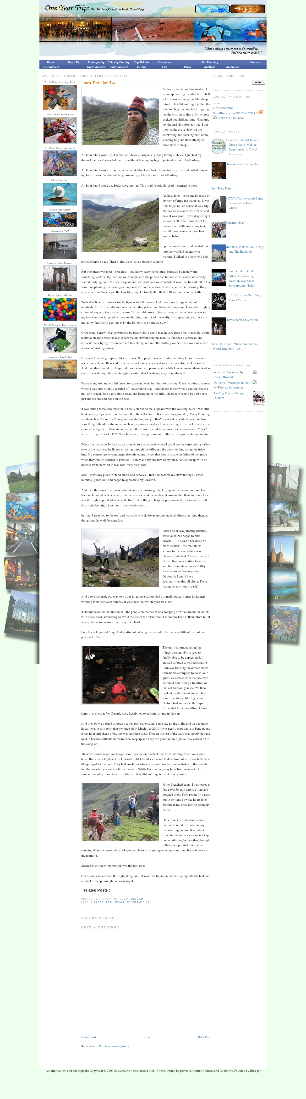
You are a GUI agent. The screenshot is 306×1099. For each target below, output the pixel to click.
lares (99, 902)
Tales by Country (119, 62)
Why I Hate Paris (220, 188)
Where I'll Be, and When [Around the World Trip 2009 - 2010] (233, 346)
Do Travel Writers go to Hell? (232, 382)
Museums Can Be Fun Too (242, 164)
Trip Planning (210, 62)
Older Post (203, 1037)
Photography (96, 62)
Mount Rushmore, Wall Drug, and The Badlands (244, 249)
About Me (73, 62)
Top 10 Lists (141, 62)
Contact (255, 62)
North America (96, 67)
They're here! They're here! (242, 319)
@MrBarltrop (225, 107)
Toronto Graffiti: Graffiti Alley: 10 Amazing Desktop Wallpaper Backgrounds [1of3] (241, 278)
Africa (187, 67)
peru (109, 902)
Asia (164, 67)
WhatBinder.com (224, 113)
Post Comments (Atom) (114, 1046)
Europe (141, 67)
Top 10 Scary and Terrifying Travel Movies (243, 297)
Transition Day (235, 222)
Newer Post (88, 1037)
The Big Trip (221, 393)
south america (137, 902)
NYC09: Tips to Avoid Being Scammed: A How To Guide (244, 203)
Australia (209, 67)
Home (51, 62)
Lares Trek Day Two (98, 82)
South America (119, 67)
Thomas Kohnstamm (231, 387)
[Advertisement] (153, 1087)
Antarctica (232, 67)
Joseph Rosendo (224, 377)
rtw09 (120, 902)
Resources (164, 62)
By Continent (51, 67)
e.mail (217, 103)
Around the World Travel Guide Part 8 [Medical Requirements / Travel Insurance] (241, 147)
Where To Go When (226, 372)
